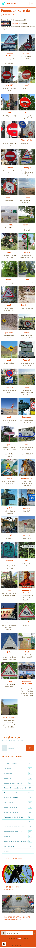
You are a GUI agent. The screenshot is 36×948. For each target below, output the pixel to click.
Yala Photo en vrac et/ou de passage (17, 841)
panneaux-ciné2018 (26, 591)
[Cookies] (4, 944)
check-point (27, 535)
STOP (9, 508)
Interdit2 (9, 85)
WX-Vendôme (26, 478)
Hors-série (17, 822)
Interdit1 (26, 53)
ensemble (9, 561)
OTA (9, 590)
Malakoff (26, 360)
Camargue (26, 168)
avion (27, 444)
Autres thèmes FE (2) (17, 793)
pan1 (9, 444)
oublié (9, 535)
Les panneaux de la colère (26, 682)
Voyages (17, 851)
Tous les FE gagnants (17, 812)
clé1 (9, 113)
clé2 (26, 113)
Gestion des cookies (18, 945)
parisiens (26, 508)
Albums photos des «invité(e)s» (17, 817)
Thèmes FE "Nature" (17, 778)
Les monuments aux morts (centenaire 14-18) (17, 918)
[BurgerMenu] (31, 3)
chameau (9, 225)
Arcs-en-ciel (17, 773)
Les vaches (17, 769)
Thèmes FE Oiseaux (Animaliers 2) (17, 788)
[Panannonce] (6, 23)
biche (27, 280)
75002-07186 (26, 140)
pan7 (27, 85)
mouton (9, 252)
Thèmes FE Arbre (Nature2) (17, 783)
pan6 (27, 387)
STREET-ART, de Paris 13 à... (17, 764)
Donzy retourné (9, 717)
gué (26, 561)
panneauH (9, 387)
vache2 (9, 280)
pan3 (9, 305)
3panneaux (26, 417)
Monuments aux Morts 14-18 (17, 832)
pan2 (9, 360)
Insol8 (9, 681)
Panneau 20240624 (9, 54)
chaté (9, 140)
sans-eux (26, 332)
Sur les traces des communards (17, 827)
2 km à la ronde (17, 846)
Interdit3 (9, 168)
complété (27, 622)
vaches (27, 252)
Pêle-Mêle (17, 836)
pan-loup (9, 197)
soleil (9, 622)
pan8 (9, 417)
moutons (26, 225)
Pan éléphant (26, 305)
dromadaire (27, 197)
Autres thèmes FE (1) (17, 803)
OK (30, 748)
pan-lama (9, 332)
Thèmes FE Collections (17, 798)
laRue (26, 652)
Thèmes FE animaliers (17, 807)
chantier (9, 478)
